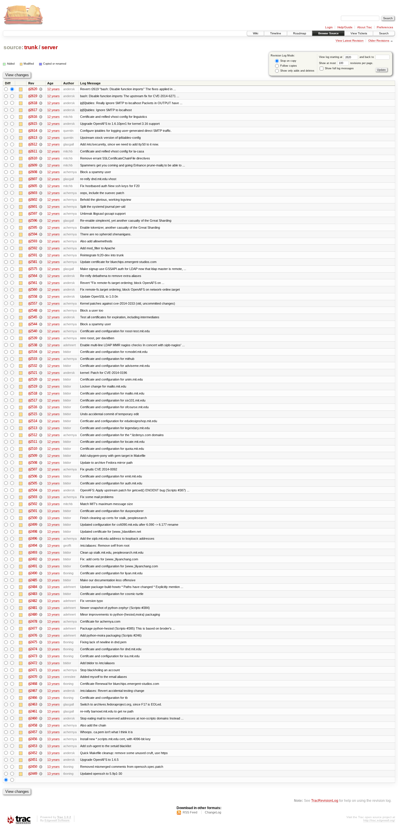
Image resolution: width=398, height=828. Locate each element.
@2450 (32, 767)
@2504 (32, 490)
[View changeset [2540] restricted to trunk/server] (40, 331)
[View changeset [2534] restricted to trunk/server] (40, 352)
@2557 (32, 303)
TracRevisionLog (324, 800)
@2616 (32, 117)
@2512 (32, 435)
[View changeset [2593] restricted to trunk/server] (40, 241)
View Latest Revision (350, 40)
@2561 (32, 283)
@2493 (32, 552)
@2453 (32, 746)
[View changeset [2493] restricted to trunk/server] (40, 552)
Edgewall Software (57, 820)
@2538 (32, 345)
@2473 (32, 656)
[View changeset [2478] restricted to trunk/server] (40, 621)
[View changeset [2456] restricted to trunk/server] (40, 739)
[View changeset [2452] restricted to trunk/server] (40, 753)
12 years (53, 89)
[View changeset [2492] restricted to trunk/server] (40, 559)
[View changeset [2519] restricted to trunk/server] (40, 386)
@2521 (32, 373)
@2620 (32, 89)
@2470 (32, 677)
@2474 (32, 649)
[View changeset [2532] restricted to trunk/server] (40, 366)
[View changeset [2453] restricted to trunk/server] (40, 746)
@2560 (32, 289)
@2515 (32, 414)
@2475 (32, 642)
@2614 (32, 131)
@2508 (32, 463)
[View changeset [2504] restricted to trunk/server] (40, 490)
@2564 (32, 276)
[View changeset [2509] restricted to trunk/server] (40, 456)
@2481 (32, 608)
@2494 (32, 545)
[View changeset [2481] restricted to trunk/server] (40, 608)
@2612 (32, 144)
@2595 (32, 227)
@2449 (32, 774)
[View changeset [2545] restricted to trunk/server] (40, 317)
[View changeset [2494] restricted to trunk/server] (40, 545)
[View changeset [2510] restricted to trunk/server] (40, 449)
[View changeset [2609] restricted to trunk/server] (40, 165)
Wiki (255, 33)
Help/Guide (345, 27)
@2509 (32, 456)
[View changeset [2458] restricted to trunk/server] (40, 725)
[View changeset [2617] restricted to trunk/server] (40, 110)
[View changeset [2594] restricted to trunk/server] (40, 234)
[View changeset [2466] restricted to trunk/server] (40, 698)
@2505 (32, 483)
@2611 (32, 151)
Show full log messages (339, 68)
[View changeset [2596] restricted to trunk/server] (40, 220)
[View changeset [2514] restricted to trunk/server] (40, 421)
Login (329, 27)
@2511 (32, 442)
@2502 (32, 504)
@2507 (32, 469)
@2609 (32, 165)
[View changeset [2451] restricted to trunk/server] (40, 760)
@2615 (32, 124)
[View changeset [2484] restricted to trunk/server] (40, 587)
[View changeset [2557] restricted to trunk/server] (40, 303)
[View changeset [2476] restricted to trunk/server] (40, 635)
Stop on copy (287, 60)
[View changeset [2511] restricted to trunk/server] (40, 442)
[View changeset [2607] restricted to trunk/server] (40, 179)
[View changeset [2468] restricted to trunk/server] (40, 684)
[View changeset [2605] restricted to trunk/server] (40, 186)
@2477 (32, 628)
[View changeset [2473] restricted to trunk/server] (40, 656)
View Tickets (359, 33)
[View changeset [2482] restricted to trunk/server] (40, 601)
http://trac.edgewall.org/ (379, 820)
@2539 (32, 338)
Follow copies (288, 65)
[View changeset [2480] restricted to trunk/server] (40, 614)
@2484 (32, 587)
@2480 (32, 614)
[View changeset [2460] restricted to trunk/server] (40, 718)
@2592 (32, 248)
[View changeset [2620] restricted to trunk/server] (40, 89)
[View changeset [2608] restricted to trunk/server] (40, 172)
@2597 (32, 214)
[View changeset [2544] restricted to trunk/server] (40, 324)
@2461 (32, 711)
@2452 (32, 753)
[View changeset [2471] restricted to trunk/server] (40, 670)
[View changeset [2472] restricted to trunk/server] (40, 663)
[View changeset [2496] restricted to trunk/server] (40, 538)
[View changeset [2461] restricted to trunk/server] (40, 711)
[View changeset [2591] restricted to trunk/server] (40, 255)
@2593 (32, 241)
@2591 (32, 255)
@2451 (32, 760)
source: (13, 47)
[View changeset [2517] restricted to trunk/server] (40, 400)
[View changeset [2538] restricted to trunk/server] (40, 345)
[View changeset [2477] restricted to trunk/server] (40, 628)
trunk (31, 47)
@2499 (32, 525)
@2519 (32, 386)
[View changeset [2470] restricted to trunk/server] (40, 677)
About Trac (364, 27)
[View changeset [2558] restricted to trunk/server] (40, 296)
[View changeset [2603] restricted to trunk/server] (40, 193)
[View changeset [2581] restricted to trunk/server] (40, 262)
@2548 (32, 310)
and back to (367, 57)
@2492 (32, 559)
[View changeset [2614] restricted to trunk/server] (40, 131)
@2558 (32, 296)
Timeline (275, 33)
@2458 (32, 725)
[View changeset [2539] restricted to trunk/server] (40, 338)
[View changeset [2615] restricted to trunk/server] (40, 124)
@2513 (32, 428)
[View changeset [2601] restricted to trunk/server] (40, 207)
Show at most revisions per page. (346, 63)
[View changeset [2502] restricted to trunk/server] (40, 504)
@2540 (32, 331)
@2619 (32, 96)
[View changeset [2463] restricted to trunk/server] (40, 704)
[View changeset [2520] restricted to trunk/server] (40, 379)
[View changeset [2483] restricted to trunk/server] (40, 594)
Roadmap (299, 33)
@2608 (32, 172)
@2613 (32, 138)
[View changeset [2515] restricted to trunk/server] (40, 414)
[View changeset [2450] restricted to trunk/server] (40, 767)
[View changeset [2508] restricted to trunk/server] (40, 463)
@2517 (32, 400)
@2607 (32, 179)
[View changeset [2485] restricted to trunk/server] (40, 580)
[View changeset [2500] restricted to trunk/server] (40, 518)
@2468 (32, 684)
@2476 (32, 635)
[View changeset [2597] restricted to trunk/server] (40, 214)
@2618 (32, 103)
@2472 (32, 663)
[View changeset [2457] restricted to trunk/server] (40, 732)
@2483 (32, 594)
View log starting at (331, 57)
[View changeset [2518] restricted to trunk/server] (40, 393)
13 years (53, 476)
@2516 (32, 407)
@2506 (32, 476)
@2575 (32, 269)
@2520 (32, 379)
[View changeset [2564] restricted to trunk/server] (40, 276)
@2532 (32, 366)
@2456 (32, 739)
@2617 (32, 110)
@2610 (32, 158)
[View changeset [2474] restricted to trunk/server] (40, 649)
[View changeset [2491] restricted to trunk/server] (40, 566)
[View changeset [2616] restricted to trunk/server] (40, 117)
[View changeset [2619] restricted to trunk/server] (40, 96)
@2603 (32, 193)
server (49, 47)
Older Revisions (378, 40)
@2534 (32, 352)
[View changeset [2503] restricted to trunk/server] (40, 497)
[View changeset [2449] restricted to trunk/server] (40, 774)
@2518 (32, 393)
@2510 (32, 449)
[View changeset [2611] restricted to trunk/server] (40, 151)
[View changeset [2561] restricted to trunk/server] (40, 283)
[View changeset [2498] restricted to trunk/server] (40, 532)
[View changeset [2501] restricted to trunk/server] (40, 511)
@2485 (32, 580)
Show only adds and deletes (296, 70)
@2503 (32, 497)
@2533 (32, 359)
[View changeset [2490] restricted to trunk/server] (40, 573)
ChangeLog (213, 812)
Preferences (385, 27)
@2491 (32, 566)
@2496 (32, 538)
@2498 (32, 532)
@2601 (32, 207)
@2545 (32, 317)
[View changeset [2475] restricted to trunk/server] (40, 642)
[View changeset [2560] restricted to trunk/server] (40, 289)
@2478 (32, 621)
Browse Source (328, 33)
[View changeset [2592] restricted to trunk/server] (40, 248)
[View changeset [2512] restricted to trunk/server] (40, 435)
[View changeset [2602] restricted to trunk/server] (40, 200)
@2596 (32, 220)
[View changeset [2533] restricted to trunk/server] (40, 359)
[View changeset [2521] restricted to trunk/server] (40, 373)
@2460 (32, 718)
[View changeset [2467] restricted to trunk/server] (40, 691)
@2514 (32, 421)
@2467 (32, 691)
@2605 (32, 186)
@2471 (32, 670)
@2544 (32, 324)
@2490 (32, 573)
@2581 (32, 262)
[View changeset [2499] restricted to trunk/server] (40, 525)
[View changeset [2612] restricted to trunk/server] (40, 144)
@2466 (32, 698)
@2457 (32, 732)
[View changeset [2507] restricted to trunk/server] (40, 469)
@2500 (32, 518)
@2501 (32, 511)
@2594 (32, 234)
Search (384, 33)
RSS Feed (190, 812)
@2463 (32, 704)
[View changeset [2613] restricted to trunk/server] (40, 138)
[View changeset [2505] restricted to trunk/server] (40, 483)
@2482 (32, 601)
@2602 (32, 200)
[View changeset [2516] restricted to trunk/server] (40, 407)
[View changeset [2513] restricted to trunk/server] (40, 428)
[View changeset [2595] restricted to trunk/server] (40, 227)
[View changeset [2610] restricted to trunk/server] (40, 158)
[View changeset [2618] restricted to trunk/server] (40, 103)
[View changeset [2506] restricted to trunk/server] (40, 476)
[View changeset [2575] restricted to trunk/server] (40, 269)
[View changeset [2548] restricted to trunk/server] (40, 310)
